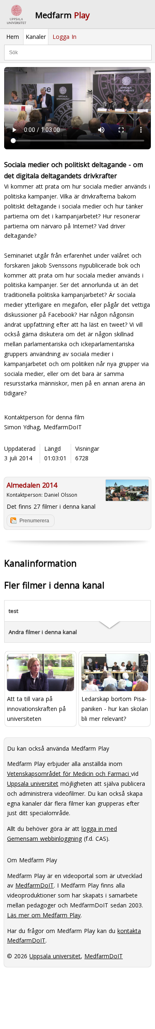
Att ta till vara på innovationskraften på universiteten (36, 709)
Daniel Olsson (60, 494)
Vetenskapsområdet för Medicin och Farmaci (69, 774)
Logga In (64, 37)
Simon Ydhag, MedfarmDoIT (43, 427)
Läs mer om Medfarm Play (44, 915)
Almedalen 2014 (32, 485)
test (13, 611)
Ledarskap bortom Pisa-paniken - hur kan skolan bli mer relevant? (114, 709)
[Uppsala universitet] (16, 14)
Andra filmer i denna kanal (43, 632)
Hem (12, 37)
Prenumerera (34, 521)
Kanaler (36, 37)
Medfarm (62, 15)
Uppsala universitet (32, 783)
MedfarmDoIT (34, 885)
